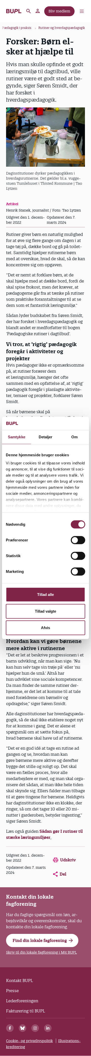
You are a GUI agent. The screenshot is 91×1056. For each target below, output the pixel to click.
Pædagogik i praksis (16, 28)
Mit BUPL (38, 11)
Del (63, 874)
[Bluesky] (22, 1028)
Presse (12, 990)
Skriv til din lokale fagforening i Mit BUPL (41, 952)
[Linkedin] (48, 1028)
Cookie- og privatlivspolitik (29, 1041)
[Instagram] (35, 1028)
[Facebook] (10, 1028)
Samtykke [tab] (16, 437)
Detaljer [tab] (46, 437)
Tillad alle (45, 594)
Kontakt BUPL (19, 980)
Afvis (45, 628)
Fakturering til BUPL (25, 1010)
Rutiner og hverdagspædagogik (61, 28)
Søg (29, 11)
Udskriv (68, 859)
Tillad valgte (45, 611)
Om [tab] (74, 437)
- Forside (13, 11)
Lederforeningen (22, 1000)
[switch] (78, 540)
